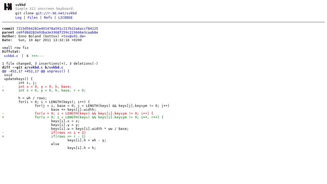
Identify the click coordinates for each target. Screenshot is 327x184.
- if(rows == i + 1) (44, 132)
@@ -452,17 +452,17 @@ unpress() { (35, 71)
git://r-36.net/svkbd (56, 13)
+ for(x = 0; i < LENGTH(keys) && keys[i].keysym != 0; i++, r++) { (83, 117)
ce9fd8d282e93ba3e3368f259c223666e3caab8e (57, 32)
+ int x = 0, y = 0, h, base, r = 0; (44, 90)
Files (33, 17)
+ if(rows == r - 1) (44, 136)
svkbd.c (11, 56)
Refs (48, 17)
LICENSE (65, 17)
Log (18, 17)
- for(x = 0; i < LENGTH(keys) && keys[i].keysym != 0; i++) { (77, 113)
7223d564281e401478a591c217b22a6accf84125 (57, 28)
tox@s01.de (73, 36)
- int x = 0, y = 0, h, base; (37, 86)
